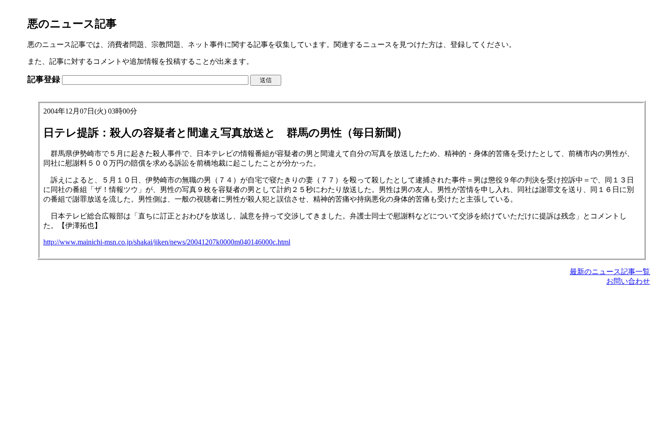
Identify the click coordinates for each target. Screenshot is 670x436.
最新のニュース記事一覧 (610, 271)
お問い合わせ (628, 281)
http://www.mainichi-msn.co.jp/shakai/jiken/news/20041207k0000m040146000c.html (166, 242)
